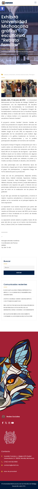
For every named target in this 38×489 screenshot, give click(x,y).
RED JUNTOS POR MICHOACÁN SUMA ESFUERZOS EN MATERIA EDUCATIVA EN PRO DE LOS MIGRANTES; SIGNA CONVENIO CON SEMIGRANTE (19, 307)
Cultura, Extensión (9, 75)
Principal (31, 75)
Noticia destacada (22, 75)
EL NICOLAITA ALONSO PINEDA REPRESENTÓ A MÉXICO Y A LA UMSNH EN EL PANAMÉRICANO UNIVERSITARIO (17, 292)
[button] (2, 8)
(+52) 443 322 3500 (10, 462)
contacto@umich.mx (11, 465)
